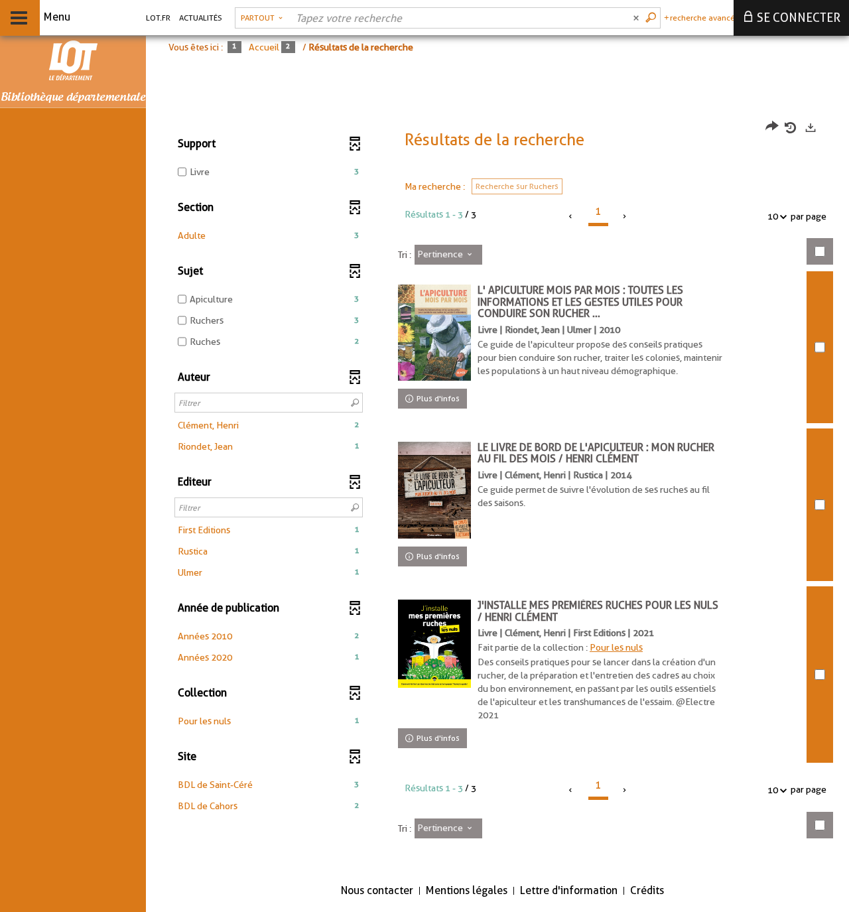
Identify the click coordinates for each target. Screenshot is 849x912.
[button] (268, 235)
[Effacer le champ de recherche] (637, 18)
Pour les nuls (616, 647)
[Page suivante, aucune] (625, 216)
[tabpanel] (497, 488)
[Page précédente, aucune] (571, 216)
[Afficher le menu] (19, 18)
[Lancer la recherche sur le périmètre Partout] (652, 18)
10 (772, 216)
